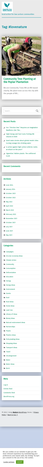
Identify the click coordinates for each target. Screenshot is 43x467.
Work (8, 368)
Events (8, 293)
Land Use (9, 310)
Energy (8, 281)
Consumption (10, 268)
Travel (8, 352)
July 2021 (9, 227)
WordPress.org (9, 396)
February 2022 (11, 214)
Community (10, 264)
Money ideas (10, 318)
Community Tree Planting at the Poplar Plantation (20, 80)
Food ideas (10, 302)
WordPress (23, 412)
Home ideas (10, 306)
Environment (10, 289)
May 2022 (9, 202)
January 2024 (10, 189)
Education (9, 277)
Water (8, 360)
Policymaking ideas (13, 339)
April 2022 (9, 206)
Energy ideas (10, 285)
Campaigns (10, 252)
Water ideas (10, 364)
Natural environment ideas (15, 322)
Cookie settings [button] (8, 462)
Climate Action (11, 260)
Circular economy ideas (14, 256)
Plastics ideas (11, 335)
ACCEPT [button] (19, 462)
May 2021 (9, 235)
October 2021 (11, 223)
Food (7, 298)
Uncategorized (11, 356)
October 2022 (11, 198)
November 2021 (11, 218)
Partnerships (10, 327)
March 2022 (10, 210)
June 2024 (9, 185)
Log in (6, 385)
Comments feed (9, 393)
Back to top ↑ (13, 415)
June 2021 (9, 231)
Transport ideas (11, 347)
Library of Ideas (11, 314)
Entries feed (8, 389)
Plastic (8, 331)
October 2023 (11, 193)
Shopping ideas (11, 343)
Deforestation (11, 272)
